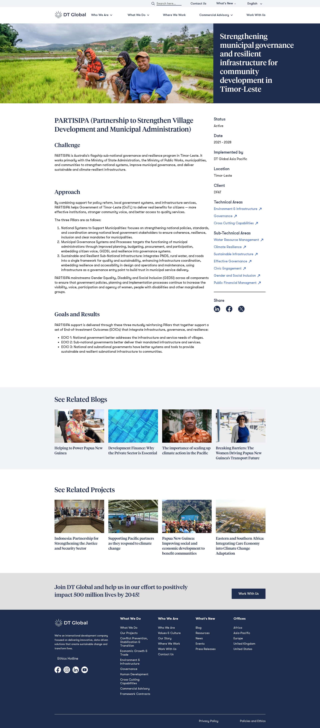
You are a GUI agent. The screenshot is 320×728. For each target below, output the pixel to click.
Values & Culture (169, 633)
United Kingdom (244, 643)
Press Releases (206, 649)
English (252, 3)
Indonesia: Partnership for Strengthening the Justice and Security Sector (76, 543)
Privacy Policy (208, 721)
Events (200, 643)
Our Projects (129, 633)
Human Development (134, 674)
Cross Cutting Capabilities (130, 681)
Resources (203, 633)
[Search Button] (153, 3)
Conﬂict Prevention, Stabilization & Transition (134, 642)
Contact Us (198, 3)
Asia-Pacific (242, 633)
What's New (224, 3)
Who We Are (166, 627)
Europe (238, 638)
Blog (199, 627)
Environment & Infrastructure (130, 661)
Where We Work (174, 15)
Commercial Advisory (135, 688)
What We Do (128, 627)
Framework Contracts (135, 694)
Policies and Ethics (253, 721)
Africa (238, 627)
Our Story (165, 638)
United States (243, 649)
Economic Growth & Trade (134, 652)
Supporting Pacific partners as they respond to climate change (131, 543)
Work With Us (256, 15)
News (199, 638)
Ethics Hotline (67, 658)
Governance (128, 669)
